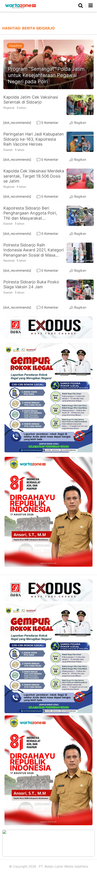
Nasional (8, 260)
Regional (8, 107)
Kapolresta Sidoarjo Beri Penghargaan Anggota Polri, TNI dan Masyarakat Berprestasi (30, 213)
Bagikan (80, 122)
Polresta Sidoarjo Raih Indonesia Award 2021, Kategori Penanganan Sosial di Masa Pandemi (33, 250)
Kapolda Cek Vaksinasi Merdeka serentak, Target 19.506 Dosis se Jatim (33, 176)
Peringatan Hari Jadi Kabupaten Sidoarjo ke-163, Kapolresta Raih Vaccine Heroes (33, 139)
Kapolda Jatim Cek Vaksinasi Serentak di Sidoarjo (30, 100)
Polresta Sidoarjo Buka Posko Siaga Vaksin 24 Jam (31, 284)
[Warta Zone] (20, 8)
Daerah (8, 149)
